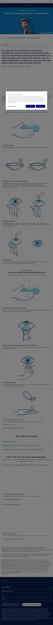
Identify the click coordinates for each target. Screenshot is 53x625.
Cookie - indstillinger (12, 106)
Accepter (40, 106)
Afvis (30, 106)
